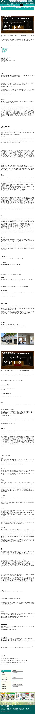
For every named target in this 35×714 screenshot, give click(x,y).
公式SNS (14, 679)
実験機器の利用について (16, 686)
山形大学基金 (24, 1)
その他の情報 (4, 688)
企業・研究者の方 (22, 3)
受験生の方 (3, 3)
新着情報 (10, 1)
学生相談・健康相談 (4, 679)
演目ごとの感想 (4, 49)
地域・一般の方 (17, 3)
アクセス (14, 1)
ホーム (1, 6)
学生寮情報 (3, 684)
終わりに (3, 52)
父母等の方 (7, 3)
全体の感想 (4, 51)
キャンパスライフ (4, 677)
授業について (4, 674)
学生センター (4, 686)
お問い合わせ (17, 1)
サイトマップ (21, 1)
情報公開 (14, 670)
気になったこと (4, 50)
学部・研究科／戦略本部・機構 (8, 5)
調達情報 (14, 677)
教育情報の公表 (15, 672)
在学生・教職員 (27, 3)
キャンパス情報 (4, 681)
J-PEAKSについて (16, 681)
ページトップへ (32, 705)
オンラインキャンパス (19, 1)
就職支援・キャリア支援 (24, 5)
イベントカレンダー (15, 1)
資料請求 (12, 1)
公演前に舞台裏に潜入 (5, 48)
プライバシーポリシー (13, 705)
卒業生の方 (12, 3)
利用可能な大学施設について (17, 684)
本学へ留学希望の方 (32, 3)
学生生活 (2, 670)
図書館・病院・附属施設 (13, 5)
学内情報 (3, 672)
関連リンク (15, 688)
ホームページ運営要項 (6, 705)
